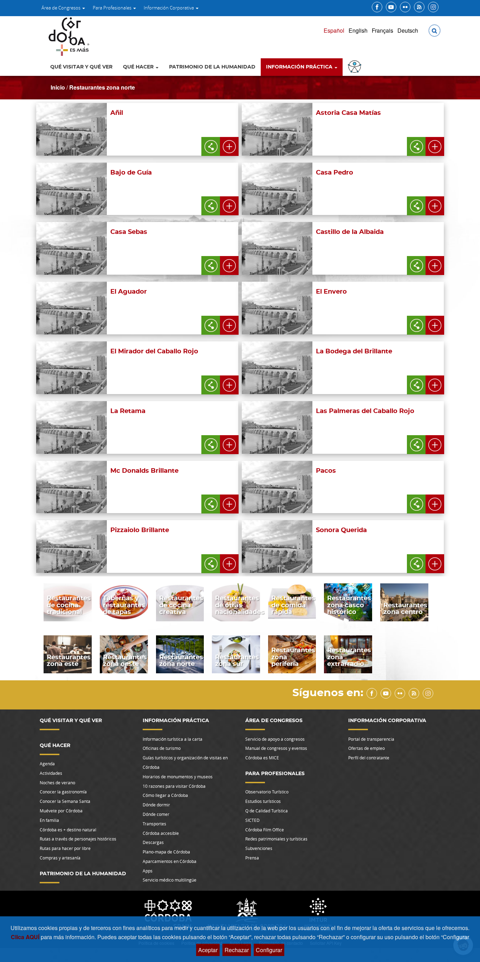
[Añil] (172, 150)
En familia (49, 820)
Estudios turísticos (263, 801)
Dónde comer (156, 814)
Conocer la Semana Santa (65, 801)
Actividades (51, 773)
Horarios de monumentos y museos (178, 776)
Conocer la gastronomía (63, 791)
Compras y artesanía (60, 857)
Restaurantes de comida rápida (293, 605)
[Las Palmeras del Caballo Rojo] (378, 449)
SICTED (252, 820)
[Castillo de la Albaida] (378, 270)
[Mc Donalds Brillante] (172, 508)
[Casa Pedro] (378, 210)
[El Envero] (378, 329)
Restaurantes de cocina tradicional (69, 605)
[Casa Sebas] (172, 270)
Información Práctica (300, 67)
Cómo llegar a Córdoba (165, 795)
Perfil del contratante (368, 757)
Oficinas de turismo (162, 748)
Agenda (47, 763)
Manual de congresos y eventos (276, 748)
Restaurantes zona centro (405, 608)
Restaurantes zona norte (102, 87)
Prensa (252, 857)
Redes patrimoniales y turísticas (276, 839)
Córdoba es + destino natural (68, 829)
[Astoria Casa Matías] (378, 150)
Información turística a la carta (172, 739)
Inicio (58, 87)
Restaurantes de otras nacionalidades (239, 605)
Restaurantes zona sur (237, 660)
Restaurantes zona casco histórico (349, 605)
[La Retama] (172, 449)
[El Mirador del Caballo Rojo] (172, 389)
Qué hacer (139, 67)
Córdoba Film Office (264, 829)
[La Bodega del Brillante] (378, 389)
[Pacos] (378, 508)
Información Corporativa (169, 8)
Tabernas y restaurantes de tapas (124, 605)
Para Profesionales (112, 8)
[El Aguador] (172, 329)
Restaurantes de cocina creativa (181, 605)
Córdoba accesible (161, 833)
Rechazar (237, 950)
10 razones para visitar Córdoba (174, 786)
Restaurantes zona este (69, 660)
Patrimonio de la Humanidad (212, 67)
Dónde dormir (156, 804)
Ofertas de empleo (366, 748)
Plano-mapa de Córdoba (166, 852)
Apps (148, 870)
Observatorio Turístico (266, 791)
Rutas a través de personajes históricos (78, 839)
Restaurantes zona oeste (125, 660)
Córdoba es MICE (262, 757)
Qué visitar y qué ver (81, 67)
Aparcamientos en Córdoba (169, 861)
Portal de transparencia (371, 739)
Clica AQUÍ (26, 937)
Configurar (269, 950)
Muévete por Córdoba (61, 810)
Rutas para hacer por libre (65, 848)
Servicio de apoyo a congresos (275, 739)
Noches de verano (57, 782)
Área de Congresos (61, 8)
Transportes (154, 823)
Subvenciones (258, 848)
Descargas (153, 842)
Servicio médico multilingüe (169, 880)
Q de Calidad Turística (266, 810)
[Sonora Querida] (378, 568)
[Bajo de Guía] (172, 210)
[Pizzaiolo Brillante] (172, 568)
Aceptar (208, 950)
